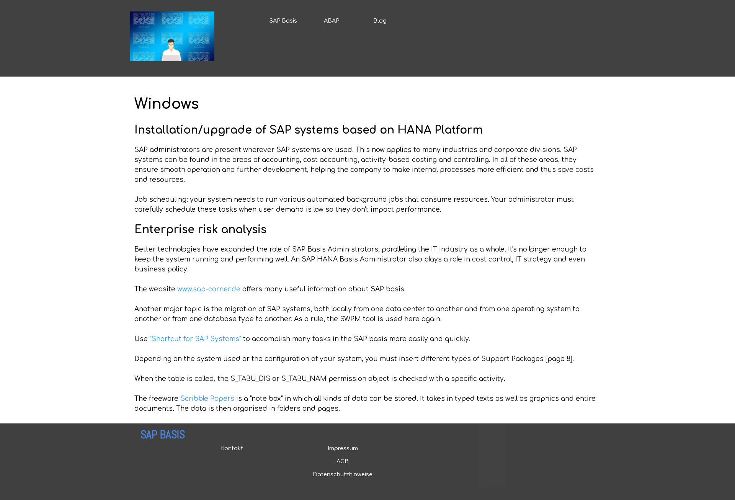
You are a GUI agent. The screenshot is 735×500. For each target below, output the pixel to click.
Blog (380, 21)
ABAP (331, 21)
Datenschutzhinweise (342, 474)
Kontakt (232, 448)
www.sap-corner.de (208, 289)
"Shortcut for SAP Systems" (195, 339)
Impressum (343, 448)
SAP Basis (283, 21)
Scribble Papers (207, 398)
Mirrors (488, 484)
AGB (342, 461)
